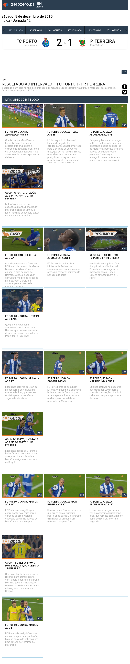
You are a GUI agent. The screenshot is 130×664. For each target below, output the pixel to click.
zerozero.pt (22, 4)
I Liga (6, 20)
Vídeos (39, 6)
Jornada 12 (22, 20)
